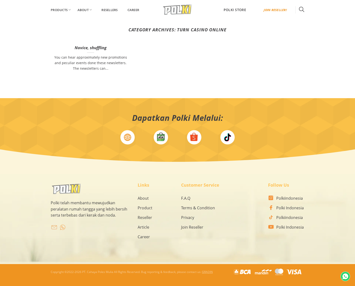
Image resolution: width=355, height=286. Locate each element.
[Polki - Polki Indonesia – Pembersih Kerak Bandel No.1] (177, 10)
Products (59, 10)
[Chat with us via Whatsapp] (345, 276)
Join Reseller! (275, 10)
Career (133, 10)
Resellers (109, 10)
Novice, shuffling (90, 47)
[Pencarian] (301, 9)
